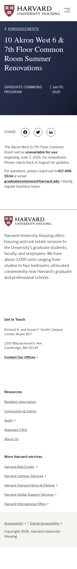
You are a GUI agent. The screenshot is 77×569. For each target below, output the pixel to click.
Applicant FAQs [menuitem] (15, 430)
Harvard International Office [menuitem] (25, 504)
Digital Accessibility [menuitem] (44, 523)
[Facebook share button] (26, 132)
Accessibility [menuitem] (13, 523)
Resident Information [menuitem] (20, 402)
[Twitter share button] (39, 132)
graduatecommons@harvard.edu (31, 181)
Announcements (23, 29)
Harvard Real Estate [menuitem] (19, 467)
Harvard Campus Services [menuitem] (23, 476)
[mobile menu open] (67, 10)
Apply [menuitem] (8, 420)
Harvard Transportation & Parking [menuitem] (29, 485)
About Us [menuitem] (11, 439)
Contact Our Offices (19, 357)
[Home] (32, 11)
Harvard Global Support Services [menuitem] (29, 494)
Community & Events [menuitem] (20, 411)
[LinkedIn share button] (52, 132)
